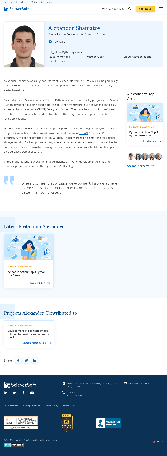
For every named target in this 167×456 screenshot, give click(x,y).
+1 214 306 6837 (74, 392)
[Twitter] (15, 392)
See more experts (138, 166)
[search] (129, 9)
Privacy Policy (51, 405)
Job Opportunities (31, 405)
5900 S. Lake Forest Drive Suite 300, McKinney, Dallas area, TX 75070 (92, 385)
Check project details (35, 342)
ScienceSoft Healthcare (17, 2)
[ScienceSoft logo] (16, 9)
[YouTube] (32, 392)
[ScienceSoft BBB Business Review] (108, 423)
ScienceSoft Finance (43, 2)
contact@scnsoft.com (139, 383)
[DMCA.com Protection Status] (14, 446)
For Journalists (11, 405)
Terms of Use (69, 405)
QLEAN (83, 133)
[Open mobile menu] (161, 8)
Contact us (145, 8)
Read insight (38, 282)
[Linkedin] (6, 392)
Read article (150, 140)
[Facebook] (23, 392)
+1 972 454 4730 (74, 395)
